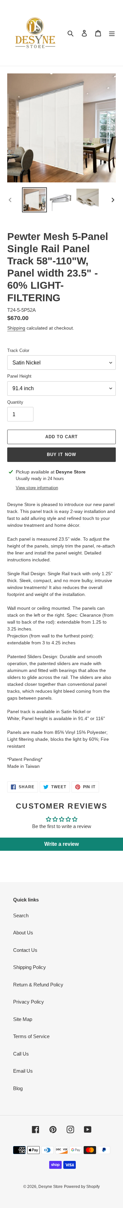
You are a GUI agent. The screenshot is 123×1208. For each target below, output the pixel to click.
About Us (23, 932)
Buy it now (61, 454)
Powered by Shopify (82, 1186)
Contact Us (25, 950)
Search (21, 915)
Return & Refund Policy (38, 984)
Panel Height (19, 376)
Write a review (61, 844)
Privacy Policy (28, 1002)
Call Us (21, 1054)
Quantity (15, 402)
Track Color (18, 350)
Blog (18, 1088)
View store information (37, 487)
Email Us (23, 1071)
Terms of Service (31, 1036)
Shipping (16, 328)
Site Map (22, 1019)
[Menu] (112, 33)
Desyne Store (50, 1186)
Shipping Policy (29, 967)
